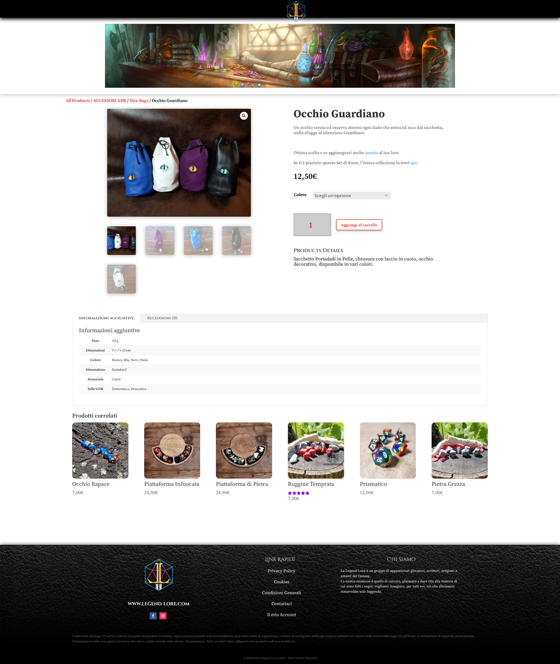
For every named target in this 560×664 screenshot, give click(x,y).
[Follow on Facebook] (153, 615)
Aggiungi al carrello (359, 224)
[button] (244, 116)
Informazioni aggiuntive (106, 318)
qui (413, 162)
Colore (300, 195)
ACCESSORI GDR (109, 101)
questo (371, 152)
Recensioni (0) (162, 318)
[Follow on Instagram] (162, 615)
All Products (78, 101)
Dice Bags (139, 101)
